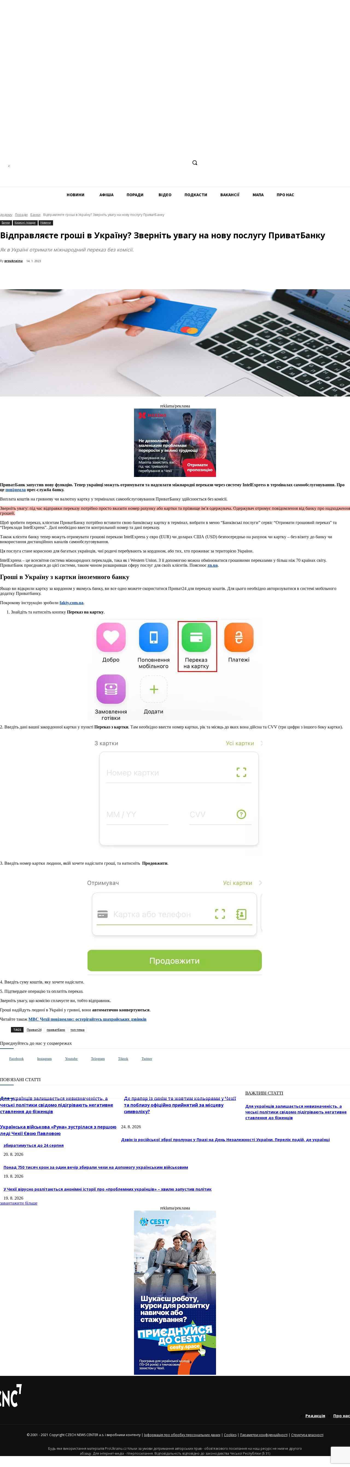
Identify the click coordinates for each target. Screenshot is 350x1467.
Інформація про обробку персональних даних (182, 1435)
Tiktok (123, 1059)
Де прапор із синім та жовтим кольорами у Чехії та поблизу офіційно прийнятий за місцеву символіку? (180, 1105)
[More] (118, 275)
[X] (183, 162)
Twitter (147, 1059)
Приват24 (34, 1030)
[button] (194, 162)
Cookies (230, 1435)
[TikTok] (173, 162)
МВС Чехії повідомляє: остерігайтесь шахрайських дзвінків (87, 1019)
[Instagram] (152, 162)
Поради (21, 214)
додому (6, 214)
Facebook (16, 1059)
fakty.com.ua (71, 602)
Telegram (98, 1059)
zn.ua (213, 565)
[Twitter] (136, 1059)
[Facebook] (142, 162)
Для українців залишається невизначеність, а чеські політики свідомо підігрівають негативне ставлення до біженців (56, 1105)
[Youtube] (59, 1059)
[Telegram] (162, 162)
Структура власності (307, 1435)
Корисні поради (25, 222)
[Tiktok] (112, 1059)
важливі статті (264, 1093)
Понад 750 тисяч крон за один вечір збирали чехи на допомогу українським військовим (96, 1167)
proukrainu (13, 261)
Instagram (44, 1059)
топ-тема (77, 1030)
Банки (35, 214)
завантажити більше (18, 1203)
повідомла (15, 489)
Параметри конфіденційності (264, 1435)
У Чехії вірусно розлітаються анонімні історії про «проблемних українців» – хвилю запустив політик (108, 1189)
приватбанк (56, 1030)
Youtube (71, 1059)
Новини (45, 222)
